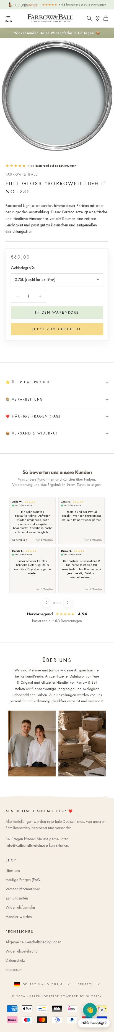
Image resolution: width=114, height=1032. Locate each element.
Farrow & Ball (22, 174)
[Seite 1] (54, 602)
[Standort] (99, 18)
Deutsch (85, 984)
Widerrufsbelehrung (22, 951)
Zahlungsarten (17, 898)
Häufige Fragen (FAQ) (24, 880)
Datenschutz (15, 960)
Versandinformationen (23, 889)
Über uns (13, 870)
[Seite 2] (57, 603)
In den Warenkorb (57, 312)
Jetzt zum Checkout (56, 329)
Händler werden (19, 916)
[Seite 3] (60, 603)
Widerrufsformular (20, 907)
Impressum (14, 969)
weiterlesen (19, 539)
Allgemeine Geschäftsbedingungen (33, 942)
